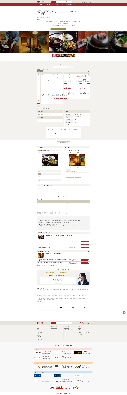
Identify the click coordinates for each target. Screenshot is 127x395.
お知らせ (79, 328)
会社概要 (79, 329)
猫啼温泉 (82, 296)
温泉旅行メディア (59, 4)
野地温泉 (53, 299)
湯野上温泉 (43, 298)
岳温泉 (57, 298)
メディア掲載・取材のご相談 (82, 330)
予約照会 (76, 4)
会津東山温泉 (60, 296)
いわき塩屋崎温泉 (73, 295)
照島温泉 (69, 296)
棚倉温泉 (60, 295)
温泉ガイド (46, 4)
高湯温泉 (86, 296)
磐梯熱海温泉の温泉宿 (69, 6)
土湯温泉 (56, 296)
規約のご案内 (66, 328)
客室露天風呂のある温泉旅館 (66, 302)
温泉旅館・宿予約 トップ (40, 6)
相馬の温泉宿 (47, 289)
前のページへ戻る (40, 19)
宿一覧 (41, 4)
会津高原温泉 (69, 298)
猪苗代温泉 (65, 296)
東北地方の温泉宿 (52, 6)
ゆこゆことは (80, 326)
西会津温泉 (46, 299)
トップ (38, 4)
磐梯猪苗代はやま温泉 (62, 298)
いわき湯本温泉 (51, 296)
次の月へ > (88, 71)
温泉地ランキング (40, 332)
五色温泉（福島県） (55, 295)
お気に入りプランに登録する (64, 142)
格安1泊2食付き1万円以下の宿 (42, 302)
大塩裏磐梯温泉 (52, 298)
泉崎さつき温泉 (39, 295)
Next (80, 42)
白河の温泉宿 (87, 289)
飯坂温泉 (50, 299)
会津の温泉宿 (71, 289)
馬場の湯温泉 (78, 298)
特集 (43, 4)
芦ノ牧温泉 (47, 298)
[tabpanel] (63, 42)
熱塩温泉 (38, 296)
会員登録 (38, 335)
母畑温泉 (86, 295)
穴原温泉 (78, 296)
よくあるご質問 (66, 326)
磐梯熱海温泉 (74, 296)
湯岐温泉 (64, 295)
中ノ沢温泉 (38, 298)
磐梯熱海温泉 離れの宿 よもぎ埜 (78, 6)
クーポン (54, 4)
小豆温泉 (78, 295)
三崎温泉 (68, 295)
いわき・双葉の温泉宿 (40, 290)
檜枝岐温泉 (83, 298)
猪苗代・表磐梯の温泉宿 (64, 289)
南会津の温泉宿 (76, 289)
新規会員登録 (69, 4)
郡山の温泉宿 (63, 6)
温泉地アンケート (54, 328)
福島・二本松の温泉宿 (40, 289)
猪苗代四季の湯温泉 (40, 299)
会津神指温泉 (45, 295)
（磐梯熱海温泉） (85, 6)
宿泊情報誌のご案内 (54, 326)
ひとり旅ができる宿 (75, 302)
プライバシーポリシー (68, 329)
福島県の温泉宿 (57, 6)
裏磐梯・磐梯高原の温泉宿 (54, 289)
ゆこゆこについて (76, 1)
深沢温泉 (46, 296)
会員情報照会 (39, 336)
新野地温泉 (42, 296)
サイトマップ (80, 334)
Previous (46, 42)
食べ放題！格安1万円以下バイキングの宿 (54, 302)
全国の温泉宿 (47, 6)
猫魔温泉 (49, 295)
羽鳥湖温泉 (82, 295)
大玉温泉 (74, 298)
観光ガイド (51, 4)
